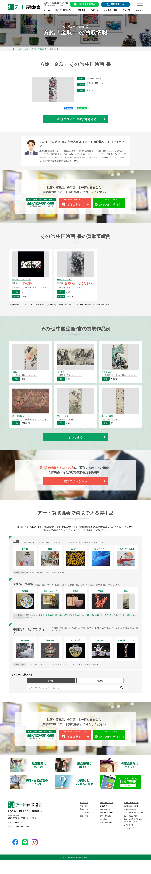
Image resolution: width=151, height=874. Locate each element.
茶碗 (74, 615)
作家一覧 (83, 806)
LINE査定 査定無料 (141, 776)
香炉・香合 (109, 615)
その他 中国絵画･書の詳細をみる (75, 119)
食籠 (128, 615)
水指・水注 (81, 615)
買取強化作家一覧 (106, 812)
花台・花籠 (63, 615)
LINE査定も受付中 (109, 204)
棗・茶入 (100, 615)
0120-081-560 (18, 822)
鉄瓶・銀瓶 (45, 615)
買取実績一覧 (105, 809)
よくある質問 (85, 812)
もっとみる (75, 437)
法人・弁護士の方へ (131, 816)
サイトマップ (129, 828)
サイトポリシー (129, 825)
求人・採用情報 (106, 822)
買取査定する (75, 204)
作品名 (100, 680)
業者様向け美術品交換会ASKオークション (133, 820)
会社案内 (103, 819)
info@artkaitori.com (21, 826)
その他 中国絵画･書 (94, 78)
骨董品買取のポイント (141, 759)
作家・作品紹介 (106, 816)
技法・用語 (84, 816)
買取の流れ (84, 802)
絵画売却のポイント (131, 806)
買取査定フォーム (106, 802)
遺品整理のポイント (131, 802)
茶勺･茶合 (122, 615)
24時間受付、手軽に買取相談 (75, 199)
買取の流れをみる (75, 481)
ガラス (133, 615)
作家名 (51, 680)
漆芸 (27, 617)
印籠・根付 (54, 615)
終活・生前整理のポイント (133, 812)
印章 (31, 617)
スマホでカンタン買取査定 (109, 199)
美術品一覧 (84, 809)
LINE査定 (103, 806)
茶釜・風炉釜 (91, 615)
